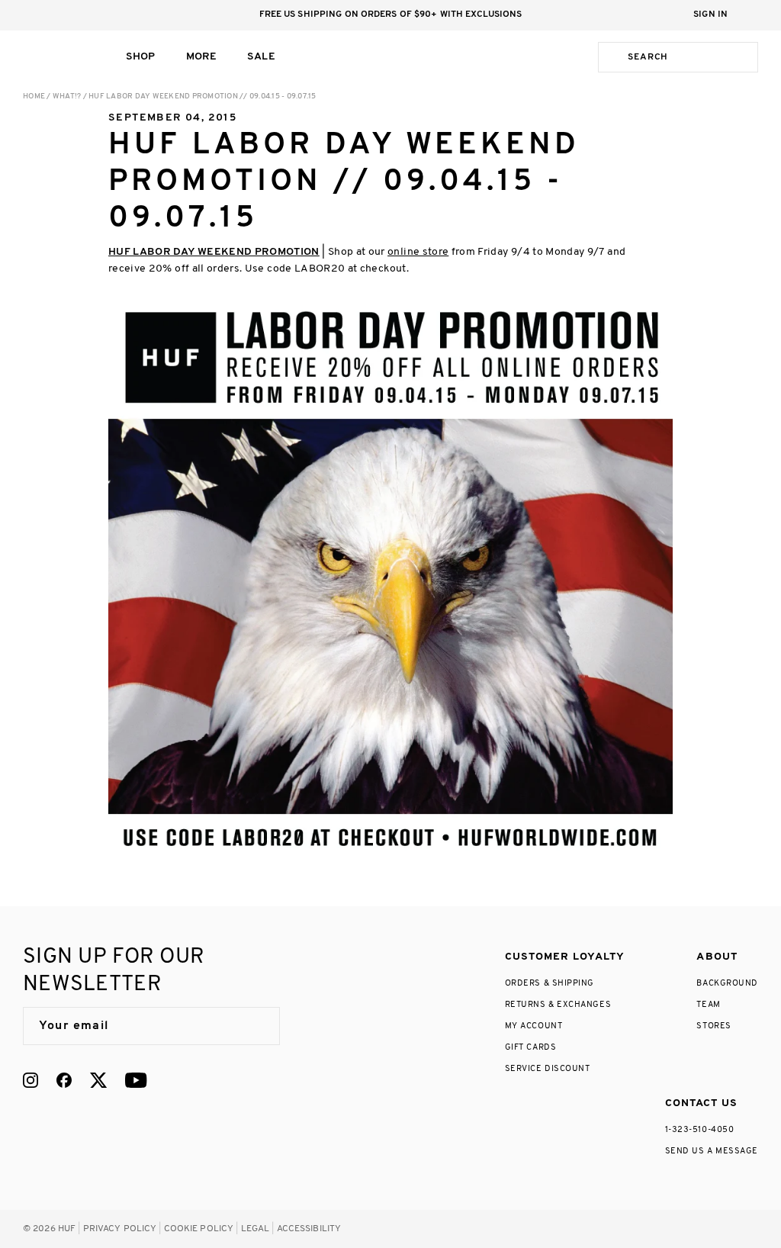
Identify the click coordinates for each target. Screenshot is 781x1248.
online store (417, 252)
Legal (255, 1229)
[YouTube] (136, 1080)
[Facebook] (64, 1080)
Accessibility (309, 1229)
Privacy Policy (120, 1229)
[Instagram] (30, 1080)
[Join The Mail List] (252, 1026)
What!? (67, 96)
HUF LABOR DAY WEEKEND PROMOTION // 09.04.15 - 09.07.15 (202, 96)
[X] (98, 1080)
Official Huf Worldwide (57, 56)
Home (34, 96)
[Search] (610, 57)
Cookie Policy (199, 1229)
